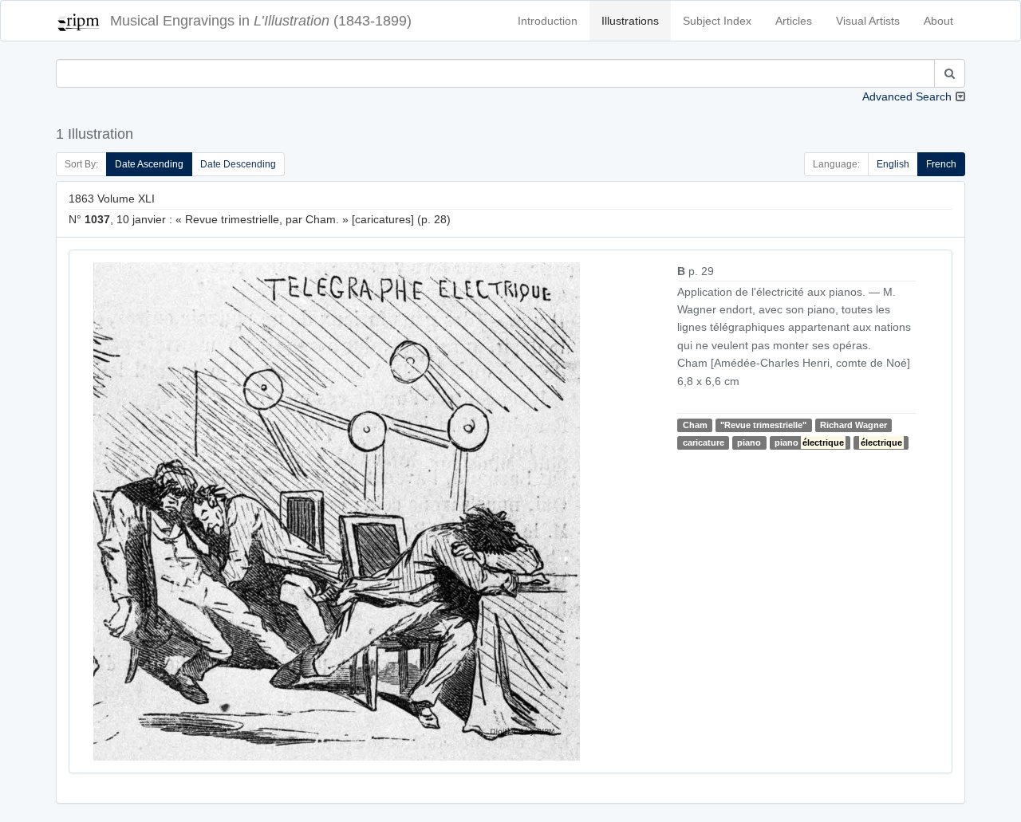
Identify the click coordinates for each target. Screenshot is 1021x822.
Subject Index (717, 20)
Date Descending (238, 164)
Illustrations (630, 20)
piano (749, 442)
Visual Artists (868, 20)
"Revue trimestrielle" (763, 425)
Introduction (548, 20)
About (938, 20)
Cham (695, 425)
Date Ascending (149, 164)
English (893, 164)
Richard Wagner (853, 425)
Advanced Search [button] (907, 96)
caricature (703, 442)
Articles (793, 20)
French (941, 164)
